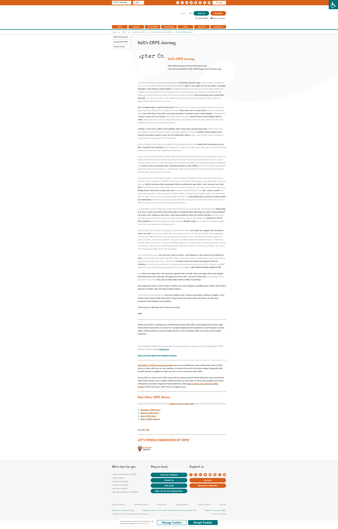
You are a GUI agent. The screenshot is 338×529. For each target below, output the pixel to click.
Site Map (223, 504)
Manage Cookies (172, 522)
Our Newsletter (169, 491)
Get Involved (152, 27)
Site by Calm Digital (219, 514)
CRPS (120, 27)
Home (114, 32)
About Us (202, 27)
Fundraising (169, 27)
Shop (185, 27)
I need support (118, 478)
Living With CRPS (138, 32)
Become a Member (207, 485)
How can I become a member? (125, 492)
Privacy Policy (162, 504)
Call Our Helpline (169, 475)
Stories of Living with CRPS (160, 32)
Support (136, 27)
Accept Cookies (203, 522)
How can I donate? (120, 488)
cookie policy (144, 523)
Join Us (201, 13)
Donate (218, 13)
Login (220, 3)
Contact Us (218, 27)
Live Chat (169, 485)
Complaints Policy (182, 504)
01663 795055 (202, 18)
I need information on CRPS (124, 474)
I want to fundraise (120, 481)
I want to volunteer (120, 485)
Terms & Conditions (204, 504)
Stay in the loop (218, 18)
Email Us (169, 480)
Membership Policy (141, 504)
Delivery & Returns (118, 504)
